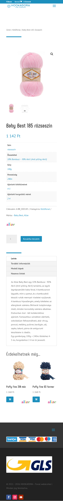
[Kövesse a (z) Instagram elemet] (14, 497)
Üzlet (8, 30)
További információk (20, 263)
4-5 (8, 188)
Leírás (14, 258)
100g (9, 169)
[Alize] (25, 401)
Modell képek (17, 268)
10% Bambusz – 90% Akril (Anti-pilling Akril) (27, 159)
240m (9, 179)
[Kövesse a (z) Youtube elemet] (21, 497)
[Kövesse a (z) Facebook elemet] (8, 497)
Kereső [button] (17, 2)
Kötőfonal (16, 30)
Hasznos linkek (18, 273)
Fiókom (9, 2)
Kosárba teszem (31, 238)
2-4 (8, 198)
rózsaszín (11, 149)
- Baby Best (18, 215)
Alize (26, 215)
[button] (52, 54)
